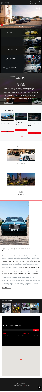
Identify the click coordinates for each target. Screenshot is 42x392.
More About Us (5, 287)
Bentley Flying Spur (25, 261)
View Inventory (5, 292)
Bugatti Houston (32, 271)
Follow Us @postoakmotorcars (34, 300)
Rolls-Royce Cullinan (35, 261)
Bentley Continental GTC (14, 261)
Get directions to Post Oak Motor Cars (10, 327)
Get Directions (21, 170)
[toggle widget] (39, 387)
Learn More (6, 102)
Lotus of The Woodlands (19, 273)
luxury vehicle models (17, 260)
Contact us (32, 269)
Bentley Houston (24, 271)
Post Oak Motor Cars (16, 271)
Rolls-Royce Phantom (19, 263)
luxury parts (22, 267)
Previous (19, 27)
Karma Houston (28, 273)
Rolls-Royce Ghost (7, 263)
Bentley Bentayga (28, 260)
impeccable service (29, 267)
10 (39, 16)
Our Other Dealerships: (7, 271)
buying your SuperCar (11, 269)
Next (23, 27)
